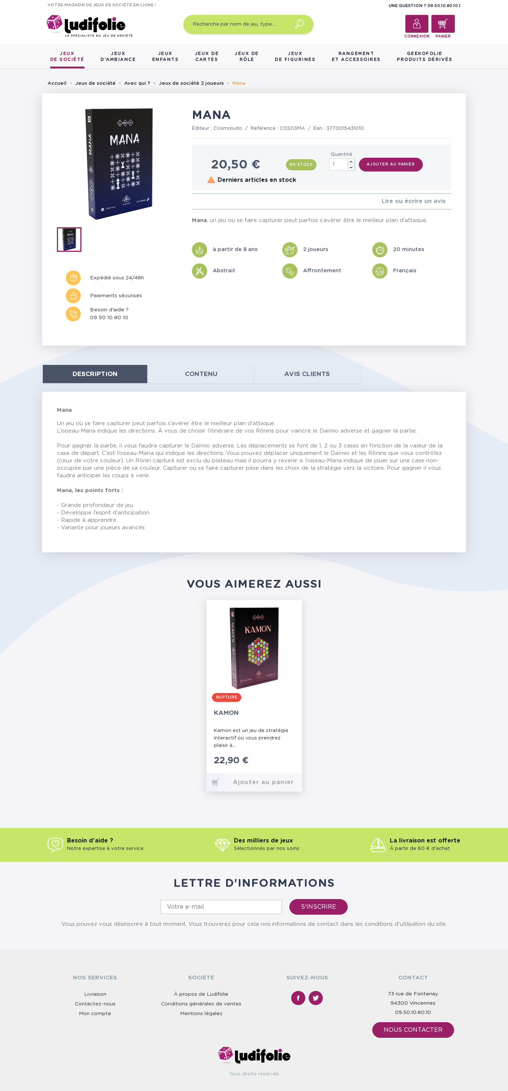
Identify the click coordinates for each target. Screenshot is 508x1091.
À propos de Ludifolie (201, 994)
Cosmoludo (227, 128)
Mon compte (95, 1013)
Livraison (95, 994)
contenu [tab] (201, 374)
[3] (206, 201)
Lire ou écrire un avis (414, 201)
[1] (194, 201)
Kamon (226, 713)
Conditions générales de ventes (201, 1004)
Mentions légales (201, 1013)
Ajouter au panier (391, 164)
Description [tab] (95, 374)
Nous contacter (413, 1030)
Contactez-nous (95, 1004)
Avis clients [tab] (307, 374)
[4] (212, 201)
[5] (218, 201)
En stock (301, 165)
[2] (200, 201)
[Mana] (71, 241)
